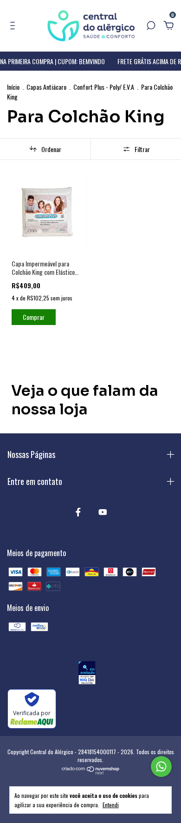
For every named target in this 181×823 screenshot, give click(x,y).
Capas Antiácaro (46, 87)
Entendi (111, 804)
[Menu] (14, 25)
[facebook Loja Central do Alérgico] (78, 512)
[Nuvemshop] (91, 771)
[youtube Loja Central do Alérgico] (102, 512)
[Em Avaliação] (87, 674)
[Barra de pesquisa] (151, 25)
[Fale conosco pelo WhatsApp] (161, 766)
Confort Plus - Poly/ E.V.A (103, 87)
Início (13, 87)
